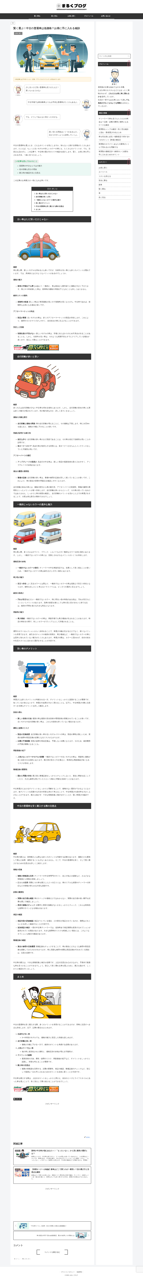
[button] (128, 56)
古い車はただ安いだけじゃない (47, 193)
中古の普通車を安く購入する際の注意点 (50, 206)
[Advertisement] (52, 1119)
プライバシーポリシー (68, 1272)
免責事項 (79, 1272)
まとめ (38, 209)
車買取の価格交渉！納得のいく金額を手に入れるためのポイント (113, 153)
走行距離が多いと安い (43, 197)
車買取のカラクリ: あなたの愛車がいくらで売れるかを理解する (114, 145)
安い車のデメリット (43, 203)
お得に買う (18, 1099)
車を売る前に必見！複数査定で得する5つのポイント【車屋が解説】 (114, 138)
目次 (49, 189)
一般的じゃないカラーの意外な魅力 (48, 200)
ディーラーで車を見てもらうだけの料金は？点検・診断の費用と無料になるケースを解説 (113, 122)
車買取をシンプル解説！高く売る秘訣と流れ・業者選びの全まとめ (113, 130)
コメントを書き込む (52, 1252)
